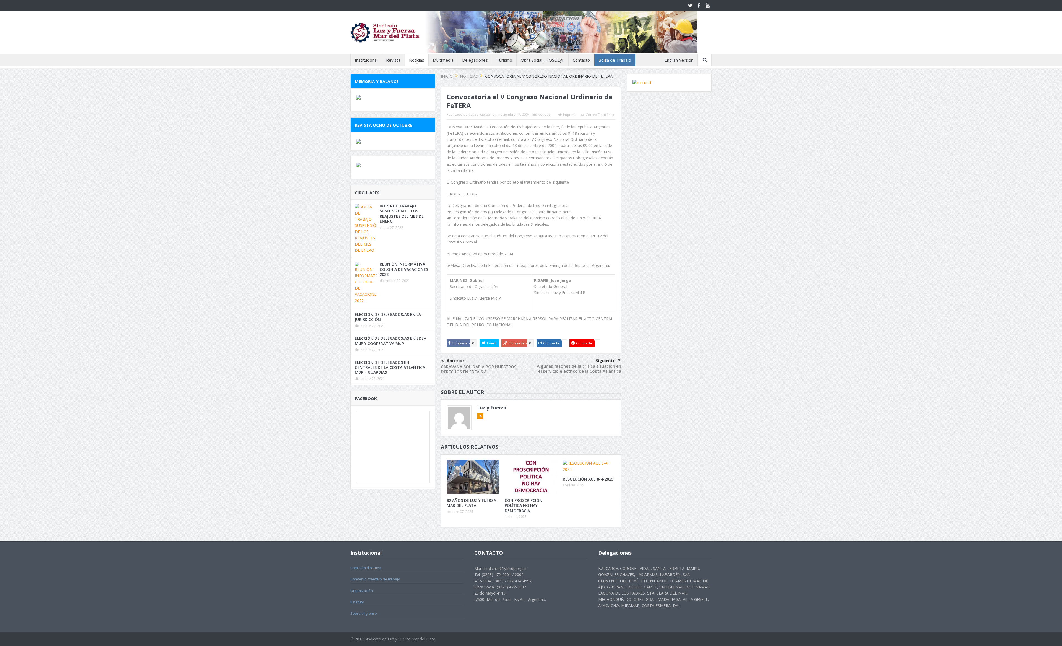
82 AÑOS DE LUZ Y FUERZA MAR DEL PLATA (471, 503)
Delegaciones (475, 60)
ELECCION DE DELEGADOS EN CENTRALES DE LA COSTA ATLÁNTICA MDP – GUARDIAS (390, 367)
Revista (393, 60)
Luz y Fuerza (480, 114)
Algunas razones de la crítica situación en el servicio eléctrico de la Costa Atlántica (579, 368)
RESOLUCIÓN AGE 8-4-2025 (588, 479)
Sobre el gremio (363, 613)
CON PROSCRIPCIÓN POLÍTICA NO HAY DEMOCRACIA (523, 505)
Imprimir (570, 114)
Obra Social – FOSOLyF (542, 60)
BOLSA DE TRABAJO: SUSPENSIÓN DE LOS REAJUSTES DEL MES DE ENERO (402, 213)
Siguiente (605, 360)
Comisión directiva (365, 567)
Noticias (416, 60)
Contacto (581, 60)
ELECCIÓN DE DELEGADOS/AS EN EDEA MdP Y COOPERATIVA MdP (390, 341)
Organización (361, 590)
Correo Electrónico (600, 114)
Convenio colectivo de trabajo (375, 579)
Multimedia (443, 60)
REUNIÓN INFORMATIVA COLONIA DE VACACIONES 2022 (404, 269)
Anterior (455, 360)
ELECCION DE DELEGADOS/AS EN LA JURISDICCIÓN (388, 317)
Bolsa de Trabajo (614, 60)
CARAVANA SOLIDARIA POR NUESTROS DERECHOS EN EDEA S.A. (478, 369)
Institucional (366, 60)
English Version (679, 60)
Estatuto (357, 602)
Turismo (504, 60)
